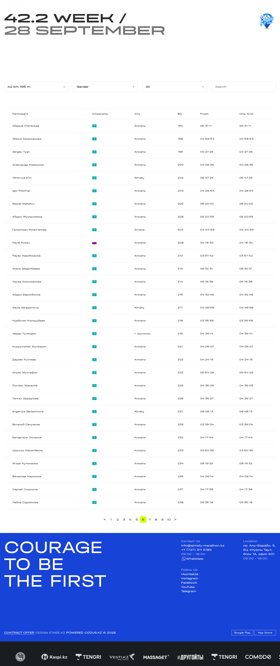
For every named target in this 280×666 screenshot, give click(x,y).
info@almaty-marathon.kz (202, 545)
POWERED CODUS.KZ (84, 632)
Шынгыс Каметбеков (27, 450)
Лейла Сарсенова (25, 502)
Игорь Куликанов (25, 463)
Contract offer (19, 632)
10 (169, 519)
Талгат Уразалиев (25, 398)
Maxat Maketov (23, 203)
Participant (20, 113)
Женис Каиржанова (26, 138)
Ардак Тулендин (24, 333)
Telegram (188, 591)
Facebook (189, 582)
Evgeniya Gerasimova (27, 411)
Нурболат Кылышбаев (28, 320)
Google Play (242, 632)
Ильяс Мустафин (24, 372)
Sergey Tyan (21, 151)
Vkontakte (189, 574)
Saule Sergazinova (25, 307)
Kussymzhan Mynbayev (29, 346)
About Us (134, 3)
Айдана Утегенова (25, 125)
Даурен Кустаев (24, 359)
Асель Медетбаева (26, 268)
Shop (240, 3)
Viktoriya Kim (22, 177)
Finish (204, 113)
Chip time (246, 113)
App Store (265, 632)
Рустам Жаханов (24, 385)
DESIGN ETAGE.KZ (50, 632)
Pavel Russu (21, 242)
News (95, 3)
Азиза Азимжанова (26, 281)
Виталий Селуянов (26, 424)
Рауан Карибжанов (26, 255)
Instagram (189, 578)
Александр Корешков (28, 164)
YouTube (188, 587)
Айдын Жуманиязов (27, 216)
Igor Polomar (21, 190)
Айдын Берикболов (26, 294)
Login (272, 3)
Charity (81, 3)
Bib (180, 113)
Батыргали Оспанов (27, 437)
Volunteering (113, 3)
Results (66, 3)
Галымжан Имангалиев (29, 229)
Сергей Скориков (25, 489)
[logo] (18, 3)
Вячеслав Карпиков (26, 476)
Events (51, 3)
